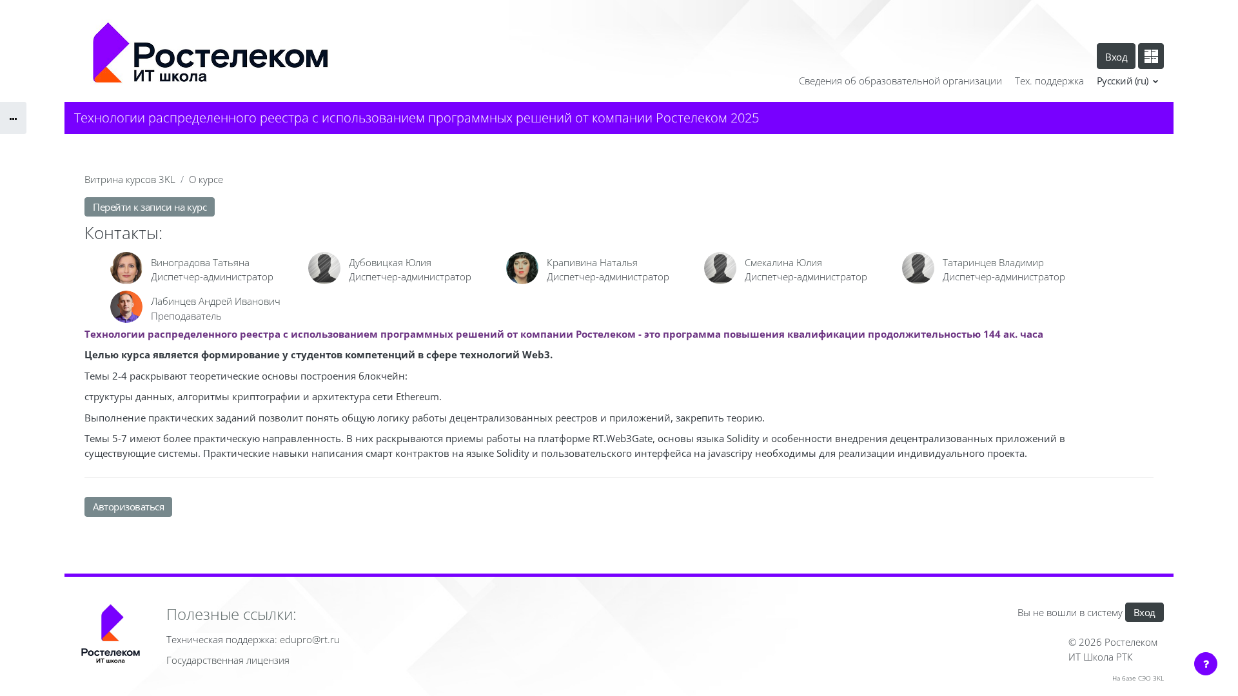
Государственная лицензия (228, 659)
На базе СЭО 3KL (1138, 677)
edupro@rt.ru (310, 639)
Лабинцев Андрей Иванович (215, 301)
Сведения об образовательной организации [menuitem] (900, 80)
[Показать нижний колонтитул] (1205, 663)
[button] (1128, 81)
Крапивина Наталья (592, 262)
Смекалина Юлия (783, 262)
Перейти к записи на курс (149, 206)
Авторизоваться (128, 506)
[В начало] (110, 636)
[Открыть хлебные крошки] (13, 118)
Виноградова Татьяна (200, 262)
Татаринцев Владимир (993, 262)
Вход (1116, 56)
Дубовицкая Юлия (390, 262)
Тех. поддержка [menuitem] (1049, 80)
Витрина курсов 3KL (129, 179)
